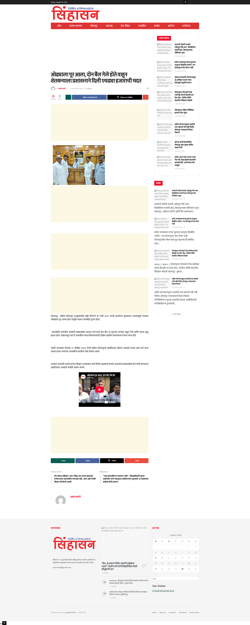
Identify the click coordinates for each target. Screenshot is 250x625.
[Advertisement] (99, 52)
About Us (162, 612)
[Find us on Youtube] (189, 2)
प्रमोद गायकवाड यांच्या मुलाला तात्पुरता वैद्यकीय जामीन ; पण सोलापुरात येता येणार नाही (185, 65)
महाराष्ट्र (109, 26)
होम (59, 26)
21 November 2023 (76, 88)
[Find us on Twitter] (185, 2)
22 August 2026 (177, 227)
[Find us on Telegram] (197, 2)
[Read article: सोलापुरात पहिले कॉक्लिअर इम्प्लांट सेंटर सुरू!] (165, 114)
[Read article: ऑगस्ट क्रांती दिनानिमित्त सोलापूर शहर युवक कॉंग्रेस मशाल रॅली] (165, 146)
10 (156, 557)
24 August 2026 (177, 199)
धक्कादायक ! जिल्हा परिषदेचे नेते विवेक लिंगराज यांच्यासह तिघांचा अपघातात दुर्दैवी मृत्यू (128, 593)
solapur (89, 88)
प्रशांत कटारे (62, 88)
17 (156, 563)
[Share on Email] (145, 97)
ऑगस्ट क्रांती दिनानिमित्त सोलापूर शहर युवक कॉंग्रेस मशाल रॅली (184, 145)
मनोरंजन (186, 26)
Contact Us (172, 612)
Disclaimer (183, 612)
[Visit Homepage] (75, 13)
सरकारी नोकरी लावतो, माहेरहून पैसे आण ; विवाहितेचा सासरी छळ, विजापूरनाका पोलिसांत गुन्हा (185, 48)
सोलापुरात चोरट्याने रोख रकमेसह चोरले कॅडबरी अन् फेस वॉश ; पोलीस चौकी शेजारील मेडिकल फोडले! (184, 96)
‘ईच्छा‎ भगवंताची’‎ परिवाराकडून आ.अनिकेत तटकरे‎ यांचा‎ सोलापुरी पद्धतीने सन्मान (185, 80)
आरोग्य (171, 26)
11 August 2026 (177, 259)
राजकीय (142, 26)
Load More (177, 314)
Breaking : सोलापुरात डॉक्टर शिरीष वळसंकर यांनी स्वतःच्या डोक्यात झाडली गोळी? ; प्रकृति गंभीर (128, 582)
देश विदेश (125, 26)
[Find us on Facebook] (181, 2)
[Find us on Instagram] (193, 2)
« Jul (154, 578)
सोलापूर (94, 26)
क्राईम (157, 26)
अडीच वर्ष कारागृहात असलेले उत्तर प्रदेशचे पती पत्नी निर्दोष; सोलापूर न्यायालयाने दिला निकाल (185, 128)
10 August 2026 (177, 287)
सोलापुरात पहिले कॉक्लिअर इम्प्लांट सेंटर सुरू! (184, 111)
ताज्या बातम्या (75, 26)
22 (189, 563)
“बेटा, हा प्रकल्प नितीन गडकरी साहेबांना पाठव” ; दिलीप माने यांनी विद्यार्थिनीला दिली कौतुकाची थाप (119, 566)
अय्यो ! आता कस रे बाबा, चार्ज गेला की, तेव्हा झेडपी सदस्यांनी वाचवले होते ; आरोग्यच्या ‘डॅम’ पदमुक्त (185, 161)
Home (154, 612)
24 (156, 569)
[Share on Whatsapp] (68, 97)
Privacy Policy (194, 612)
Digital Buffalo (71, 612)
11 (162, 557)
